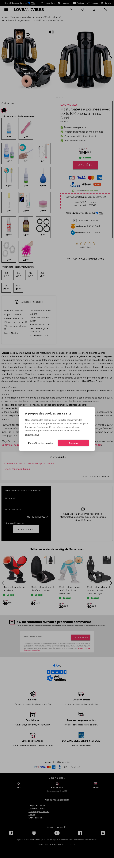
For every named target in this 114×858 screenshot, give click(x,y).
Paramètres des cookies (40, 443)
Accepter (73, 443)
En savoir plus (32, 434)
